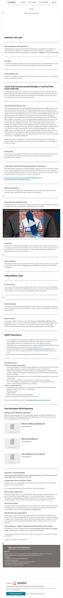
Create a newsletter (16, 593)
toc (3, 12)
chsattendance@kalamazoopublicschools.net (38, 400)
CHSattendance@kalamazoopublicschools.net (38, 349)
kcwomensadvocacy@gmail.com (32, 509)
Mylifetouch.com (27, 265)
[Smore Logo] (11, 2)
